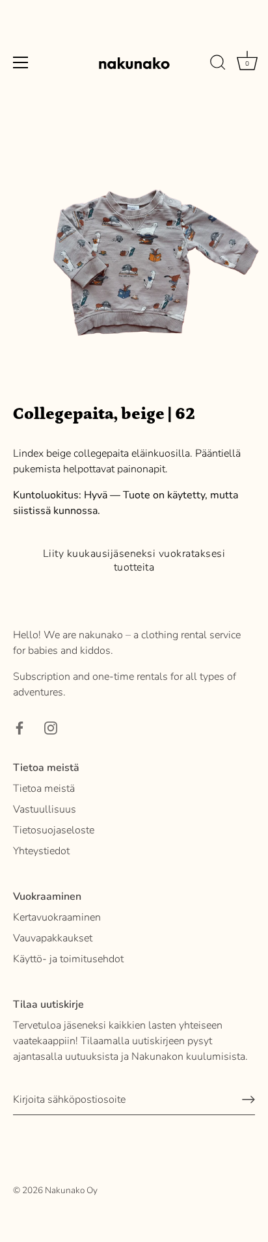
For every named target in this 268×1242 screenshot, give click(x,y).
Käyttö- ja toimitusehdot (68, 959)
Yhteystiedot (41, 851)
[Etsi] (218, 64)
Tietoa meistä (44, 788)
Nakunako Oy (71, 1190)
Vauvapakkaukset (52, 938)
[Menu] (21, 62)
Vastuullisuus (44, 809)
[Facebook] (19, 727)
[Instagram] (50, 727)
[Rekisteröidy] (248, 1099)
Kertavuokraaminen (57, 917)
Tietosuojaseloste (53, 830)
